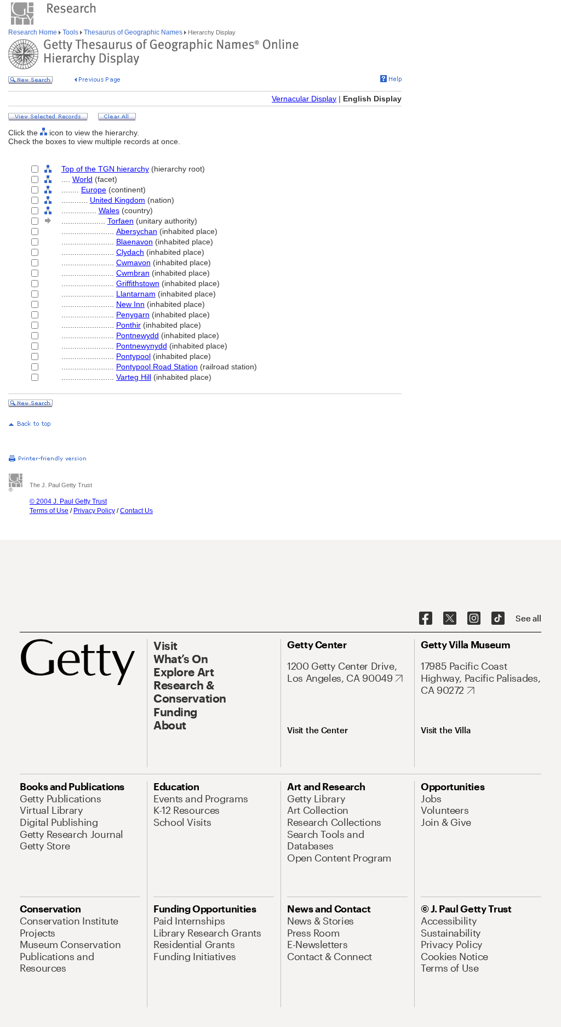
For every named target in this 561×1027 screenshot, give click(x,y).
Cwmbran (133, 273)
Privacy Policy (94, 511)
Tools (70, 32)
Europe (93, 189)
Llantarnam (136, 293)
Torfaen (120, 220)
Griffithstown (137, 283)
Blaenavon (134, 241)
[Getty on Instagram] (473, 618)
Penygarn (133, 314)
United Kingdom (117, 200)
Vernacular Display (304, 98)
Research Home (33, 32)
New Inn (130, 304)
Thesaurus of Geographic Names (133, 32)
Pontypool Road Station (157, 366)
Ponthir (128, 325)
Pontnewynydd (141, 345)
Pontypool (133, 356)
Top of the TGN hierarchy (105, 168)
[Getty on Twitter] (449, 618)
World (82, 179)
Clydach (130, 252)
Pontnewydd (137, 335)
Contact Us (136, 511)
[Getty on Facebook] (425, 618)
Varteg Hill (133, 377)
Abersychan (136, 231)
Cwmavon (133, 262)
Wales (109, 210)
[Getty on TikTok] (498, 618)
